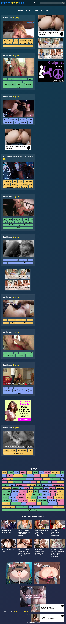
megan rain (60, 494)
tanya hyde (17, 187)
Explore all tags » (33, 510)
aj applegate (60, 488)
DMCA (29, 621)
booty (46, 488)
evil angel (52, 475)
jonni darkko (6, 503)
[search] (63, 3)
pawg (3, 475)
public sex (22, 494)
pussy (24, 320)
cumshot (23, 472)
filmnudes (17, 611)
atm (63, 472)
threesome (23, 122)
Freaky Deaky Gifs (35, 622)
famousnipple (26, 611)
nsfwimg (29, 614)
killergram (61, 482)
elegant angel (43, 491)
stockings (20, 355)
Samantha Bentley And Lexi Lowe (18, 158)
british (16, 40)
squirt (54, 482)
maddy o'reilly (31, 503)
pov (36, 491)
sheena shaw (6, 500)
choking (16, 387)
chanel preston (42, 500)
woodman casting (18, 453)
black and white (21, 485)
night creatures (8, 122)
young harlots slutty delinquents (25, 262)
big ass (34, 497)
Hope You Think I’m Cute (8, 550)
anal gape (32, 500)
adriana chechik (59, 497)
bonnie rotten (6, 491)
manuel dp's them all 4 (9, 84)
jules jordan (8, 81)
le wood (14, 494)
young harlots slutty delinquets (24, 322)
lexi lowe (30, 40)
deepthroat (32, 485)
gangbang (44, 475)
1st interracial (7, 181)
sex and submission (9, 225)
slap (10, 43)
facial (33, 482)
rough (5, 43)
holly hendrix (23, 500)
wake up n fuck (23, 43)
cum (24, 503)
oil (49, 482)
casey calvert (55, 472)
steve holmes (29, 84)
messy (16, 472)
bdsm (20, 219)
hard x (34, 507)
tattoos (52, 488)
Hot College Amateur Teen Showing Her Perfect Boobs (39, 552)
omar (16, 122)
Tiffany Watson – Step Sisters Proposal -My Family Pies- (56, 533)
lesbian (4, 482)
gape (29, 494)
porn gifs (37, 475)
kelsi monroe (36, 494)
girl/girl (29, 472)
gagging (61, 503)
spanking (5, 497)
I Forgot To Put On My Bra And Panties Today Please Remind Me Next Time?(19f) (57, 553)
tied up (30, 225)
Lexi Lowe (11, 18)
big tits (4, 479)
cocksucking (23, 40)
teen (39, 503)
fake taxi (15, 491)
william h (12, 497)
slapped (15, 43)
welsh (30, 43)
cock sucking (42, 497)
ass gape (15, 488)
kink (5, 222)
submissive (24, 225)
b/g (4, 260)
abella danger (6, 488)
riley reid (47, 472)
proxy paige (8, 507)
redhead (10, 475)
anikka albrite (46, 485)
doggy (10, 479)
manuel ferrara (20, 84)
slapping (18, 225)
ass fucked (18, 79)
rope (26, 222)
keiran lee (23, 491)
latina (26, 488)
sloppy (15, 500)
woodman (18, 46)
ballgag (15, 219)
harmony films (13, 119)
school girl (30, 320)
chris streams (18, 475)
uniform (6, 322)
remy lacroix (38, 479)
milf (63, 479)
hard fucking (15, 260)
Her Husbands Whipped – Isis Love (6, 532)
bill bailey (25, 219)
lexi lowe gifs (28, 81)
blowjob (6, 387)
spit (53, 494)
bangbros (46, 479)
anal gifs (10, 40)
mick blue (60, 500)
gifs (38, 482)
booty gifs (53, 491)
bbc (15, 181)
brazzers (44, 482)
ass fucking (27, 482)
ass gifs (50, 497)
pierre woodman (8, 390)
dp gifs (30, 79)
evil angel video (55, 479)
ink (31, 488)
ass (25, 475)
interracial (22, 119)
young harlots (11, 262)
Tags (35, 3)
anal (5, 40)
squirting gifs (53, 503)
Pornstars (29, 3)
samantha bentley (8, 187)
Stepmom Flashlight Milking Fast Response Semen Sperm (41, 533)
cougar (4, 472)
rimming (45, 503)
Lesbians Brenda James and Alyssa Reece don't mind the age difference (24, 552)
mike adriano (38, 488)
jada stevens (17, 482)
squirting (30, 475)
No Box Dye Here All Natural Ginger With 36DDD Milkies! (24, 533)
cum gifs (22, 507)
